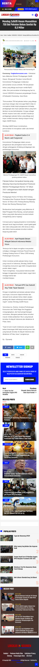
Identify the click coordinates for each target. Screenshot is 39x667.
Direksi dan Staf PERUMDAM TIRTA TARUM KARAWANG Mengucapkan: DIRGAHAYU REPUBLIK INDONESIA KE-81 (26, 631)
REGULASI (18, 358)
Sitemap (9, 656)
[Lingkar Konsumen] (19, 649)
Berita (12, 355)
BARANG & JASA (8, 444)
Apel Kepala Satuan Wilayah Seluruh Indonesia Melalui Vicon (18, 241)
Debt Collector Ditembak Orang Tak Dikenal (25, 577)
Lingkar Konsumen (15, 660)
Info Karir (29, 656)
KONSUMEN (7, 358)
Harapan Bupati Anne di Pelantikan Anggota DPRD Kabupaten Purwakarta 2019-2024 (25, 558)
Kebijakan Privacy (30, 653)
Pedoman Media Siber (16, 653)
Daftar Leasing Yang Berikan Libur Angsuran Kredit (25, 547)
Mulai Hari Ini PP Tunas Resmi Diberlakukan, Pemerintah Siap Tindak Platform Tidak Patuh (17, 438)
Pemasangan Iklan (19, 656)
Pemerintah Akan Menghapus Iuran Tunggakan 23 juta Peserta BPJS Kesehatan (19, 494)
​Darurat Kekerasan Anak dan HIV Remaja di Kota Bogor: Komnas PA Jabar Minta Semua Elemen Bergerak (26, 598)
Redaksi (5, 653)
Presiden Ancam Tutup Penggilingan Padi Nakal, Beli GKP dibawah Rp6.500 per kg (18, 512)
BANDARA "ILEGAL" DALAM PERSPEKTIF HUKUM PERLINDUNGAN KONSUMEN (18, 475)
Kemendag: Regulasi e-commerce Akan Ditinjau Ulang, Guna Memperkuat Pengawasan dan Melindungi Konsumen (18, 455)
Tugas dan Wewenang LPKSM (22, 536)
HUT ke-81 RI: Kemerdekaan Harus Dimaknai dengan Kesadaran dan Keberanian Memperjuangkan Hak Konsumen (24, 619)
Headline (22, 355)
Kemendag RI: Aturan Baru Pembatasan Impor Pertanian (17, 419)
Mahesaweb (20, 663)
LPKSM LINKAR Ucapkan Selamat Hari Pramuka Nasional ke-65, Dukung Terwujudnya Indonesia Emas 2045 (25, 608)
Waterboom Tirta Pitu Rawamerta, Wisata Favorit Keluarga (25, 568)
